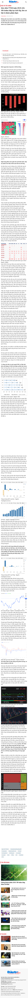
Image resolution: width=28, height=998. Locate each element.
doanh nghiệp (17, 186)
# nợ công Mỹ (18, 853)
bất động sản (12, 196)
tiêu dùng (6, 228)
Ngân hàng (4, 161)
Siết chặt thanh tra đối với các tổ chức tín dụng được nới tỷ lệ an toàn (18, 890)
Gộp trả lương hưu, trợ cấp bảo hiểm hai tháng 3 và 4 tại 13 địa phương (18, 954)
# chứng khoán (4, 851)
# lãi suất (19, 851)
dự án (11, 333)
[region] (14, 838)
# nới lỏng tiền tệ (4, 853)
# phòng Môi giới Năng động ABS (16, 849)
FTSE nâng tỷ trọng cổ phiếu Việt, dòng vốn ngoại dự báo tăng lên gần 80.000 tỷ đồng (18, 927)
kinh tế (5, 320)
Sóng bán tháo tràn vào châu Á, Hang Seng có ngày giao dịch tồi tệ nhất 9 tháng (19, 938)
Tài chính (5, 311)
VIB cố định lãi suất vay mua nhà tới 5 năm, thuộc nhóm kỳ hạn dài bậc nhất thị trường (18, 920)
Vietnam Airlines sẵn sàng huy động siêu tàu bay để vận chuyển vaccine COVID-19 (19, 962)
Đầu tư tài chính (6, 5)
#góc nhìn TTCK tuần (5, 849)
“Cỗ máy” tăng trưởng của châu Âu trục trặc (11, 61)
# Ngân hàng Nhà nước (12, 851)
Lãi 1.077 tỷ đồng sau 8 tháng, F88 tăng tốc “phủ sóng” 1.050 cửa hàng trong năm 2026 (18, 905)
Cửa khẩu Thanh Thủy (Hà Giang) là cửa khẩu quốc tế (13, 63)
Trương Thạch (3, 16)
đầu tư (14, 113)
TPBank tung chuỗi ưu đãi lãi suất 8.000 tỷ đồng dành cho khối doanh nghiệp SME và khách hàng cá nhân (18, 912)
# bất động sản (11, 853)
